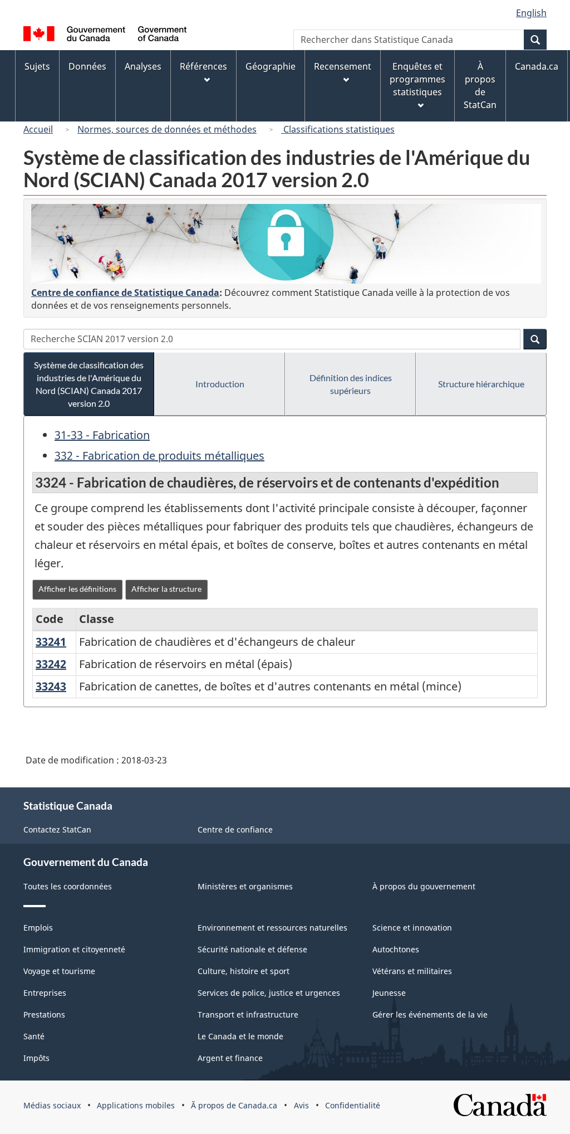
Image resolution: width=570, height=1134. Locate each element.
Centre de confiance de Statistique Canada (125, 292)
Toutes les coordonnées (67, 886)
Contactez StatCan (57, 829)
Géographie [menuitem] (270, 66)
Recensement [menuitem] (342, 66)
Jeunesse (389, 992)
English (531, 13)
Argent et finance (230, 1058)
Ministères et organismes (245, 886)
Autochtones (395, 949)
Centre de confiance (235, 829)
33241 (51, 641)
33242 (51, 663)
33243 (51, 686)
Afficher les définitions (77, 588)
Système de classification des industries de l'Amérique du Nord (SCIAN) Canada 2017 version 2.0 (89, 383)
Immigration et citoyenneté (74, 949)
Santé (34, 1036)
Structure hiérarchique (481, 383)
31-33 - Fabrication (102, 434)
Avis (301, 1105)
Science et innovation (412, 927)
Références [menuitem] (203, 66)
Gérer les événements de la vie (430, 1014)
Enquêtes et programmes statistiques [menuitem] (417, 79)
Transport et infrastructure (248, 1014)
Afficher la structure (166, 588)
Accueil (38, 129)
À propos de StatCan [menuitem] (480, 85)
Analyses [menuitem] (143, 66)
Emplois (38, 927)
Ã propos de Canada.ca (234, 1105)
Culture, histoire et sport (243, 971)
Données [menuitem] (87, 66)
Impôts (36, 1058)
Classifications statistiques (338, 129)
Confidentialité (352, 1105)
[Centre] (286, 244)
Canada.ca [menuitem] (536, 66)
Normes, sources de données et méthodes (167, 129)
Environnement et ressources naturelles (272, 927)
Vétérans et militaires (412, 971)
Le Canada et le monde (240, 1036)
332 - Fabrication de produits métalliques (159, 455)
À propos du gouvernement (423, 886)
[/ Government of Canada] (104, 35)
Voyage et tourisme (59, 971)
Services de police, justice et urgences (269, 992)
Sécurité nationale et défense (252, 949)
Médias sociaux (52, 1105)
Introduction (219, 383)
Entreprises (44, 992)
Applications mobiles (136, 1105)
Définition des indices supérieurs (350, 384)
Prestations (44, 1014)
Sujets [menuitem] (37, 66)
